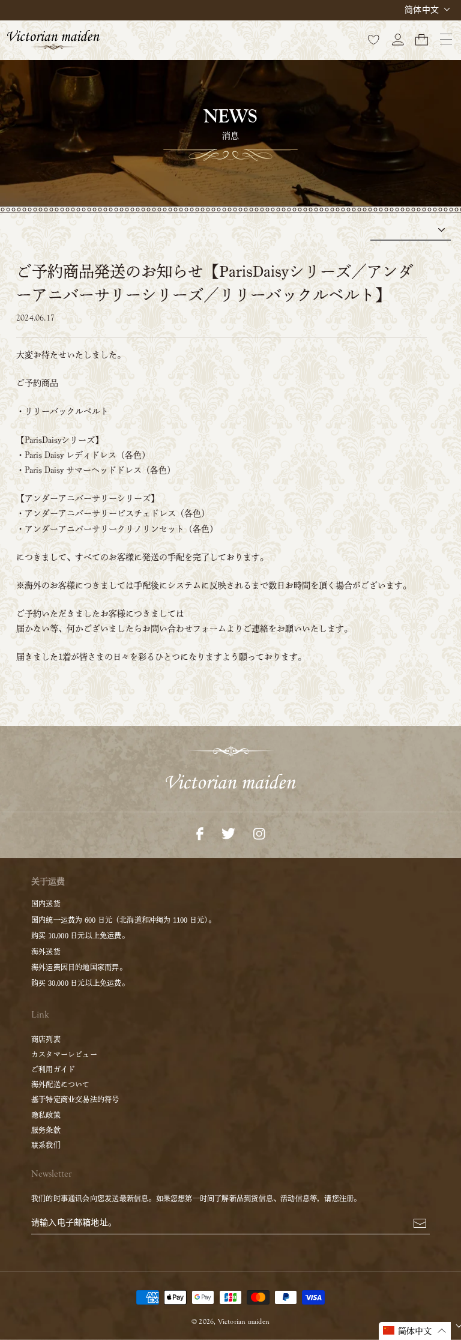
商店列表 (46, 1039)
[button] (415, 1331)
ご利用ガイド (53, 1069)
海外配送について (60, 1084)
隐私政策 (46, 1114)
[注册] (420, 1222)
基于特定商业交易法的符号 (75, 1099)
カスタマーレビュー (64, 1054)
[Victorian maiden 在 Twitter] (228, 832)
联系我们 (46, 1144)
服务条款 (46, 1129)
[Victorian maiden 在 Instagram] (259, 832)
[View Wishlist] (374, 39)
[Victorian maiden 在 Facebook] (199, 832)
